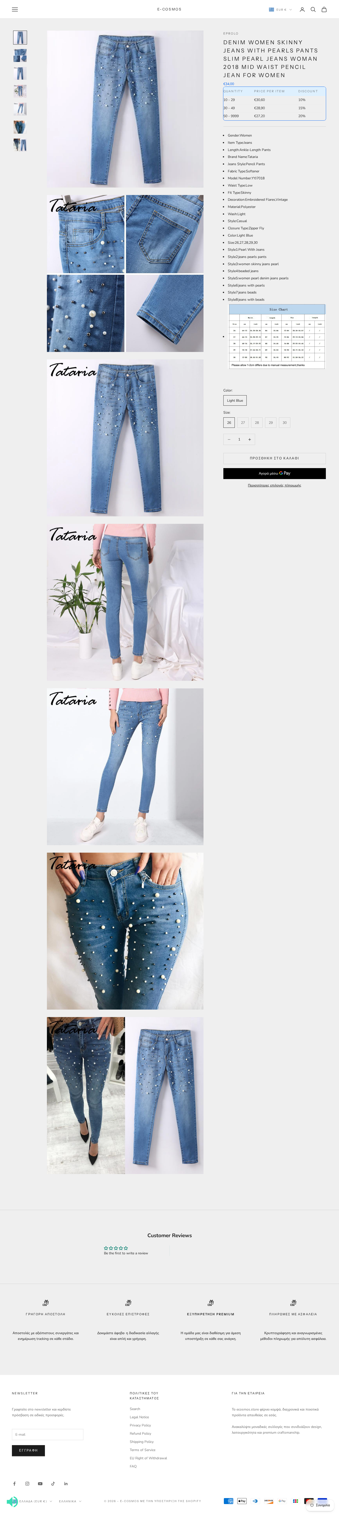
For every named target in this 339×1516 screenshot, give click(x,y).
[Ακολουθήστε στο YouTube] (40, 1483)
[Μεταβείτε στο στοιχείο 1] (20, 38)
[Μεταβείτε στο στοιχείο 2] (20, 55)
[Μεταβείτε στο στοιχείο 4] (20, 91)
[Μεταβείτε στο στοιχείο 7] (20, 145)
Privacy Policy (140, 1425)
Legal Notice (139, 1417)
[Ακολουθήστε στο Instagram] (27, 1483)
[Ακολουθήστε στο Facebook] (14, 1483)
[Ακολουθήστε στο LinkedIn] (66, 1483)
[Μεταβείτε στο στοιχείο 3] (20, 73)
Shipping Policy (142, 1441)
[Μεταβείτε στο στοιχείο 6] (20, 127)
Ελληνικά (67, 1501)
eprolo (230, 33)
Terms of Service (142, 1450)
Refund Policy (140, 1433)
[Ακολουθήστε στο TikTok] (53, 1483)
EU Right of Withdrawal (148, 1458)
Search (135, 1409)
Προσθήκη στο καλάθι (274, 458)
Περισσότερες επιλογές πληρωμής (274, 485)
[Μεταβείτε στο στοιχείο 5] (20, 109)
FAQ (133, 1466)
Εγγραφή (28, 1450)
